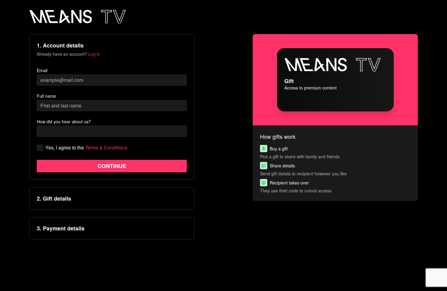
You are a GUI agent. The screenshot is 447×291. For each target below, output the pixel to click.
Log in (94, 54)
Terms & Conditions (106, 147)
